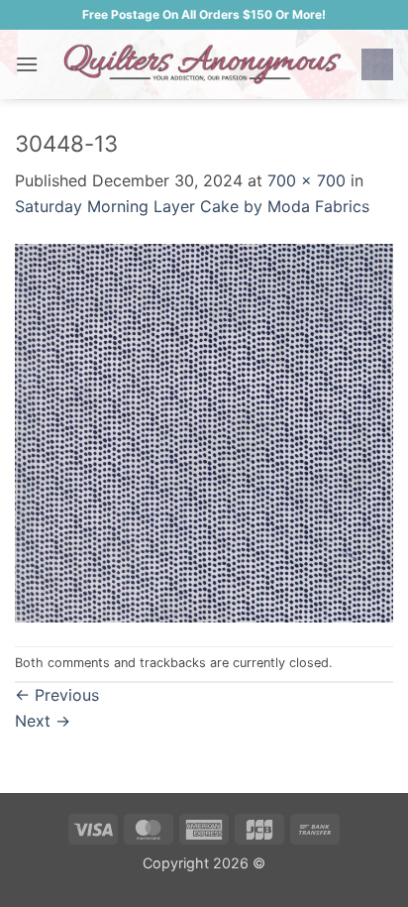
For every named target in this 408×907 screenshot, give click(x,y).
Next (42, 721)
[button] (27, 64)
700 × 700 (306, 180)
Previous (57, 695)
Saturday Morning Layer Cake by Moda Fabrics (192, 206)
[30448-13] (204, 431)
